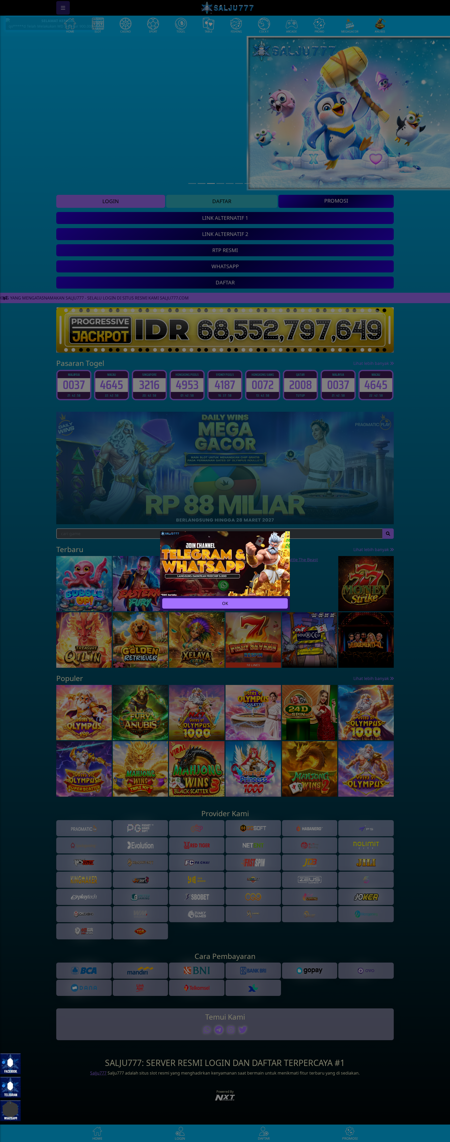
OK (225, 603)
